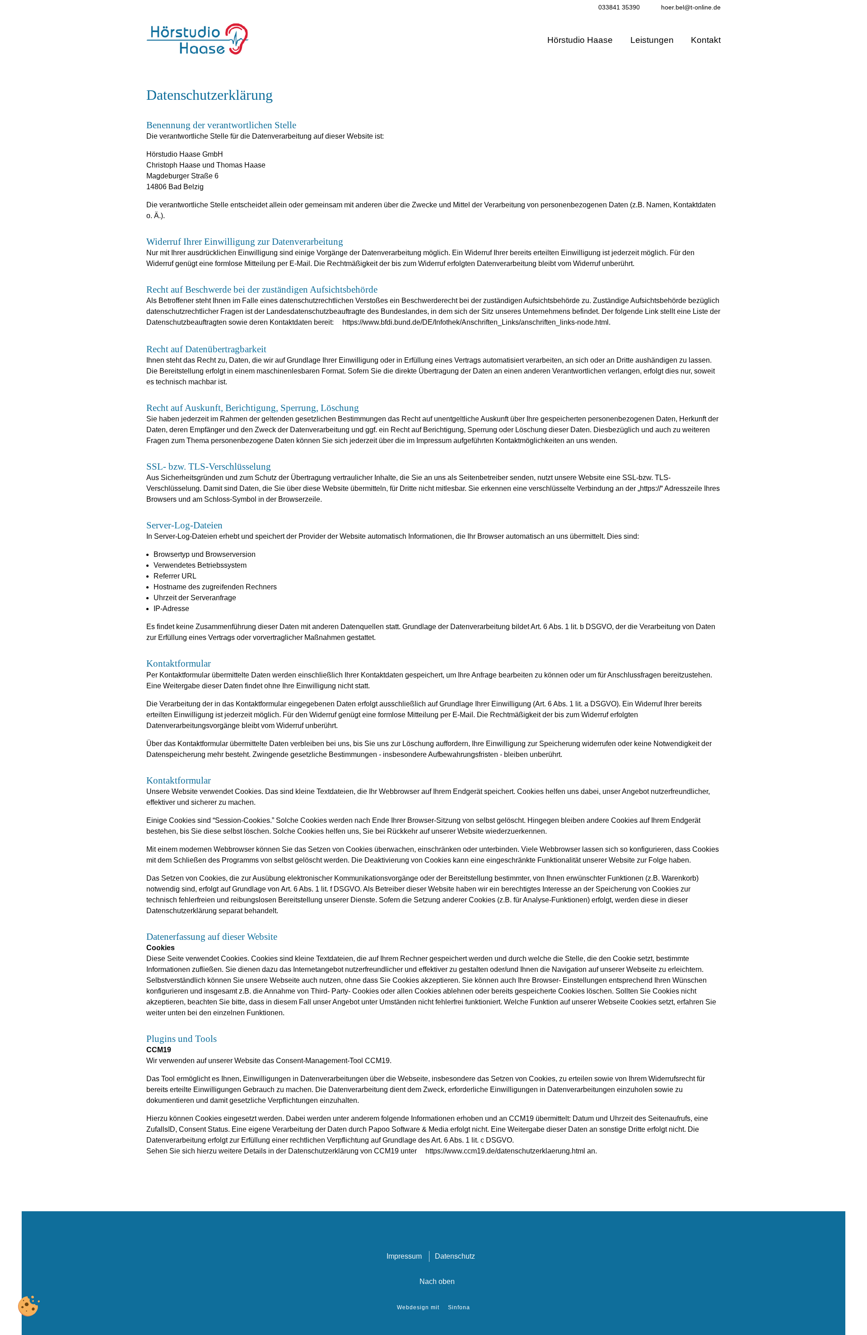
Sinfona (459, 1307)
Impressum (404, 1256)
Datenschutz (455, 1256)
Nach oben (437, 1281)
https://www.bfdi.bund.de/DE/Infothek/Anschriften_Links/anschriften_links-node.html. (476, 322)
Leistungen (652, 40)
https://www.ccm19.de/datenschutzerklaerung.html (505, 1151)
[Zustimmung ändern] (29, 1306)
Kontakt (706, 40)
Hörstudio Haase (580, 40)
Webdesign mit (418, 1307)
